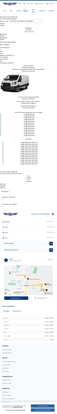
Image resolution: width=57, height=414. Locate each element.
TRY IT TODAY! (4, 45)
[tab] (28, 24)
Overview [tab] (3, 184)
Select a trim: (4, 21)
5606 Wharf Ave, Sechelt (15, 260)
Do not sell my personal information (15, 410)
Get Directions (16, 298)
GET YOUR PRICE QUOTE (8, 42)
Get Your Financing (28, 107)
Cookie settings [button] (17, 407)
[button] (20, 4)
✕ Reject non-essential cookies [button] (43, 410)
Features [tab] (3, 186)
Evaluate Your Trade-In (28, 103)
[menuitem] (5, 11)
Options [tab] (2, 187)
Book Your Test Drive (28, 99)
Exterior (2, 23)
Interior (2, 25)
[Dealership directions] (28, 280)
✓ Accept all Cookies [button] (43, 406)
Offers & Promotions (28, 71)
